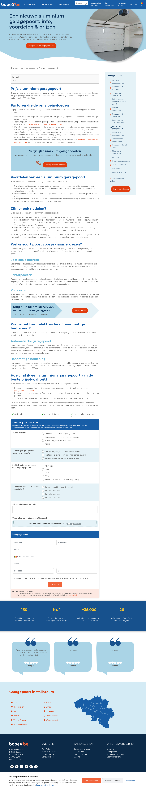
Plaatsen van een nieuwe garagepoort (60, 434)
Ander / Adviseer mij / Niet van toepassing (62, 480)
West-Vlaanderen (20, 724)
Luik (15, 711)
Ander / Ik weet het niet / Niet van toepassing (63, 458)
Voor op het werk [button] (47, 4)
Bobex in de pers (48, 754)
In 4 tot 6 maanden (52, 494)
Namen (16, 716)
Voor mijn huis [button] (29, 4)
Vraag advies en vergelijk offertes (41, 46)
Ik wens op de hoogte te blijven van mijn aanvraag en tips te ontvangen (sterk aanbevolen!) (51, 578)
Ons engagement (109, 4)
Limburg (49, 707)
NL (142, 5)
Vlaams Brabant (19, 720)
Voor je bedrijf (112, 752)
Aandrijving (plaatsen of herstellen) (58, 440)
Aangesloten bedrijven (96, 4)
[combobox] (16, 556)
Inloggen (133, 4)
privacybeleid (73, 595)
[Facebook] (12, 766)
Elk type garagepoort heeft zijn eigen (41, 124)
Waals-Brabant (52, 720)
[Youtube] (21, 766)
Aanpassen (130, 780)
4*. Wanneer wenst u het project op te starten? (25, 487)
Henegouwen (18, 707)
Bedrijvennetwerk (114, 757)
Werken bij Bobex (81, 754)
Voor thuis (19, 68)
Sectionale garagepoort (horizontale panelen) (63, 451)
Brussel (49, 702)
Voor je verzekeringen (115, 754)
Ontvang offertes (121, 189)
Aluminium (49, 466)
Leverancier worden (122, 4)
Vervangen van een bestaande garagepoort (62, 437)
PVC (47, 476)
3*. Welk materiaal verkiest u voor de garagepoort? (24, 466)
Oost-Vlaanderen (52, 716)
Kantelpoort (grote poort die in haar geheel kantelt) (65, 455)
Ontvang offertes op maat (55, 165)
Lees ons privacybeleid (45, 785)
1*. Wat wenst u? (19, 433)
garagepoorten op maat (24, 391)
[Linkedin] (31, 766)
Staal (47, 469)
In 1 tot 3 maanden (52, 491)
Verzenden (55, 584)
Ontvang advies (80, 310)
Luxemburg (50, 711)
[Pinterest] (26, 766)
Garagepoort (31, 68)
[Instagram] (36, 766)
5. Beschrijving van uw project (24, 504)
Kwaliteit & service (49, 752)
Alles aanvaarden (91, 780)
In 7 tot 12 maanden (53, 497)
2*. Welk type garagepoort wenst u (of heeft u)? (23, 452)
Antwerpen (17, 702)
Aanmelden (78, 757)
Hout (47, 473)
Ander (47, 444)
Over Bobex (46, 749)
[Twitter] (16, 766)
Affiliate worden (80, 752)
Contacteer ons (48, 757)
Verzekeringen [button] (64, 4)
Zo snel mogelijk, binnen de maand (59, 487)
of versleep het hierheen (46, 524)
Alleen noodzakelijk (112, 780)
